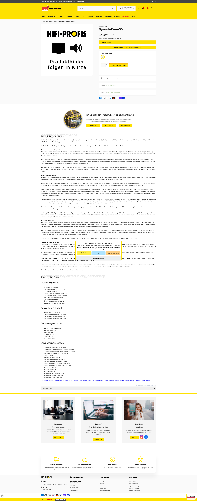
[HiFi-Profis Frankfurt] (46, 477)
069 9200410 (46, 487)
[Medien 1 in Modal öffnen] (67, 50)
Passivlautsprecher (59, 21)
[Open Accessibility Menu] (2, 496)
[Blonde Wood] (102, 57)
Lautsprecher (49, 21)
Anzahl (102, 61)
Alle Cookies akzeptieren (84, 253)
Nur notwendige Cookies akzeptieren (99, 253)
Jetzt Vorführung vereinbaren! (133, 47)
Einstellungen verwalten (113, 253)
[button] (43, 17)
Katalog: (43, 21)
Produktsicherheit (98, 388)
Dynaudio (103, 26)
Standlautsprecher (69, 21)
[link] (63, 1)
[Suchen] (113, 8)
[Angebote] (44, 8)
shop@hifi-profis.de (48, 489)
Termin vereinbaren (59, 434)
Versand (105, 38)
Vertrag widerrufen (60, 499)
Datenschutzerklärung (98, 258)
